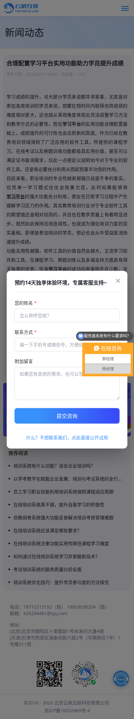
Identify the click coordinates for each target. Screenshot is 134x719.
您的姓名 (26, 302)
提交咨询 (67, 415)
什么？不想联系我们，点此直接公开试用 (67, 437)
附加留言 (24, 361)
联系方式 (26, 332)
